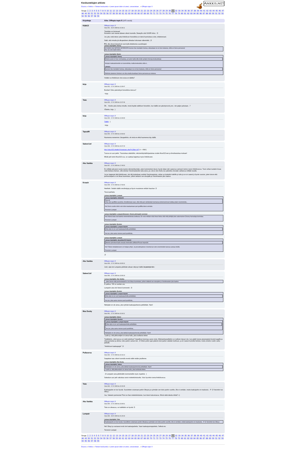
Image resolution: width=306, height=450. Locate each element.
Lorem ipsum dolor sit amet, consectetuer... (125, 6)
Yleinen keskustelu (101, 6)
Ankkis (90, 6)
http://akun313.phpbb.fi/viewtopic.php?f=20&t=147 (121, 150)
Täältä (106, 122)
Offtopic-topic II (147, 6)
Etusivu (84, 6)
